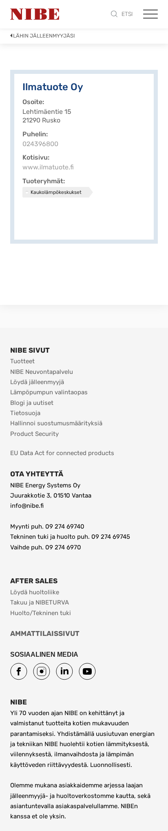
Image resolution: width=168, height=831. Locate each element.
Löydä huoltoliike (34, 592)
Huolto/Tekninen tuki (40, 613)
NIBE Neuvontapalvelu (41, 372)
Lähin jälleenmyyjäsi (44, 36)
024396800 (40, 144)
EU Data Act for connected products (62, 453)
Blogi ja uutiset (31, 403)
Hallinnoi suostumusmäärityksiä (56, 423)
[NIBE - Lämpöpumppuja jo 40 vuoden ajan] (34, 14)
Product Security (34, 434)
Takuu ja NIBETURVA (39, 602)
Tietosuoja (25, 413)
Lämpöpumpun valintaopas (49, 392)
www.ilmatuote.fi (48, 167)
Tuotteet (22, 361)
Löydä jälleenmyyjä (37, 382)
